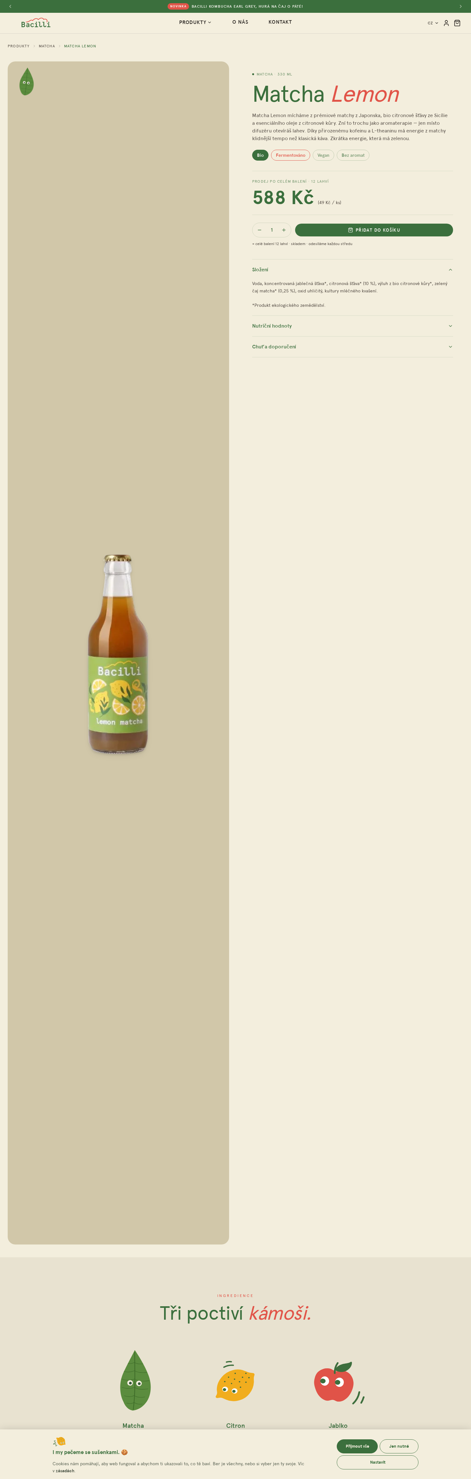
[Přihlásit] (446, 23)
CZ (430, 22)
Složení (260, 269)
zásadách (65, 1471)
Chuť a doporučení (274, 346)
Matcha (47, 46)
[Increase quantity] (284, 230)
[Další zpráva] (460, 6)
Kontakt (280, 22)
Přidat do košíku (378, 230)
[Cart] (457, 23)
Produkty (192, 22)
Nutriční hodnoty (272, 325)
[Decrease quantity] (259, 230)
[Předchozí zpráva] (10, 6)
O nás (240, 22)
